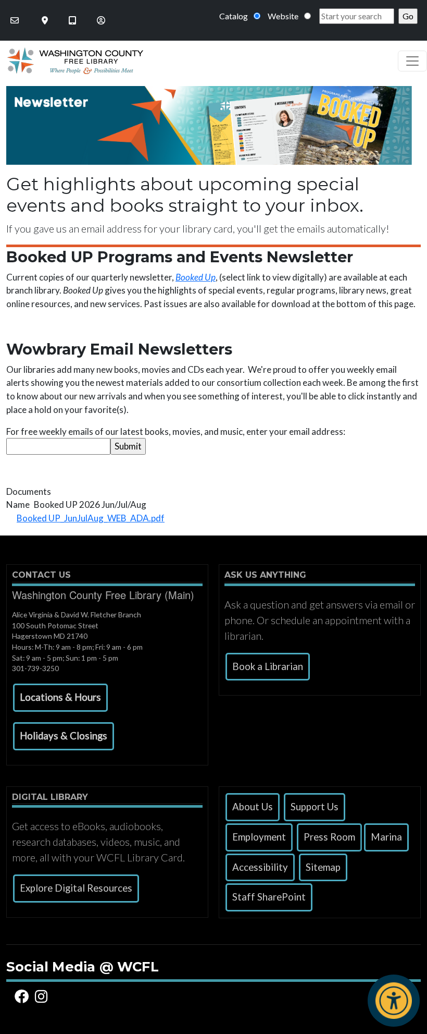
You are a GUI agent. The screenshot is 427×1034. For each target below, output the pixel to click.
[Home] (71, 61)
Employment (259, 837)
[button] (60, 698)
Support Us (314, 806)
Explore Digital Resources (76, 888)
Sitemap (323, 867)
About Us (252, 806)
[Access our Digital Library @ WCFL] (73, 20)
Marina (386, 837)
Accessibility (260, 867)
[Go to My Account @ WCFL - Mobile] (102, 20)
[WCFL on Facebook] (23, 996)
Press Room (329, 837)
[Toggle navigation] (412, 61)
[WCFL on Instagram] (43, 996)
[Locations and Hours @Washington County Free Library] (45, 20)
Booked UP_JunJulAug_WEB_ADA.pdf (91, 518)
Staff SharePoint (269, 897)
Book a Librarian (267, 666)
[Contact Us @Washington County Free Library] (15, 20)
